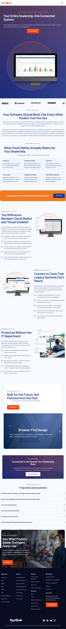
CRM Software (19, 595)
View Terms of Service (33, 625)
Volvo (2, 586)
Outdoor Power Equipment (34, 577)
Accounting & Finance (21, 589)
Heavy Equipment (35, 582)
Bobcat (3, 583)
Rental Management (21, 586)
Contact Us (48, 589)
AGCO (2, 580)
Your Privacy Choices (55, 625)
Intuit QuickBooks (5, 601)
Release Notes (34, 603)
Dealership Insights (35, 609)
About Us (48, 586)
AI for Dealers (19, 598)
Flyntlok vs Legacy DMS (51, 583)
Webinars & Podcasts (36, 600)
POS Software (19, 592)
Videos (32, 597)
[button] (62, 3)
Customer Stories (50, 577)
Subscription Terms (46, 625)
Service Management (21, 580)
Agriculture (33, 585)
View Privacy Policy (24, 625)
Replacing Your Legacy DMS (52, 580)
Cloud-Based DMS (20, 583)
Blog (32, 594)
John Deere (4, 577)
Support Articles (35, 606)
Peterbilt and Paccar (6, 595)
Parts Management (20, 577)
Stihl (2, 592)
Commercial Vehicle (36, 588)
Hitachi (3, 589)
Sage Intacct (4, 598)
